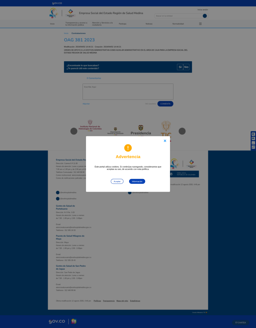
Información (137, 181)
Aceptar (117, 181)
